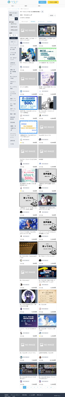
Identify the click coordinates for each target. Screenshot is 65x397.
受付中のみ (13, 24)
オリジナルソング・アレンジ (13, 135)
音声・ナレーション (13, 109)
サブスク (49, 21)
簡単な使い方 (40, 395)
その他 (12, 144)
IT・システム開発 (13, 87)
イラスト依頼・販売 (13, 53)
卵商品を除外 (14, 30)
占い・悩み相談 (13, 104)
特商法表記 (24, 395)
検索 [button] (26, 6)
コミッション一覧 (15, 8)
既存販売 (33, 21)
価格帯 (10, 33)
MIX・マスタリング (13, 128)
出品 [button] (12, 6)
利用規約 (6, 395)
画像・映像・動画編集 (13, 71)
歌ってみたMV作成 (13, 77)
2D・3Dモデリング (13, 58)
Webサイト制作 (13, 82)
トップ (9, 8)
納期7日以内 (14, 27)
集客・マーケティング (13, 99)
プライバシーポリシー (15, 395)
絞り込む (13, 38)
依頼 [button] (39, 6)
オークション (41, 21)
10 (51, 387)
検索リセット (13, 42)
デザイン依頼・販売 (13, 48)
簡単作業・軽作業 (13, 118)
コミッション (24, 21)
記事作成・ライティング (13, 64)
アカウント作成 (53, 2)
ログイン (42, 2)
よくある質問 (32, 395)
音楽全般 (12, 122)
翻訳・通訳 (13, 114)
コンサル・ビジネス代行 (13, 93)
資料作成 (12, 140)
